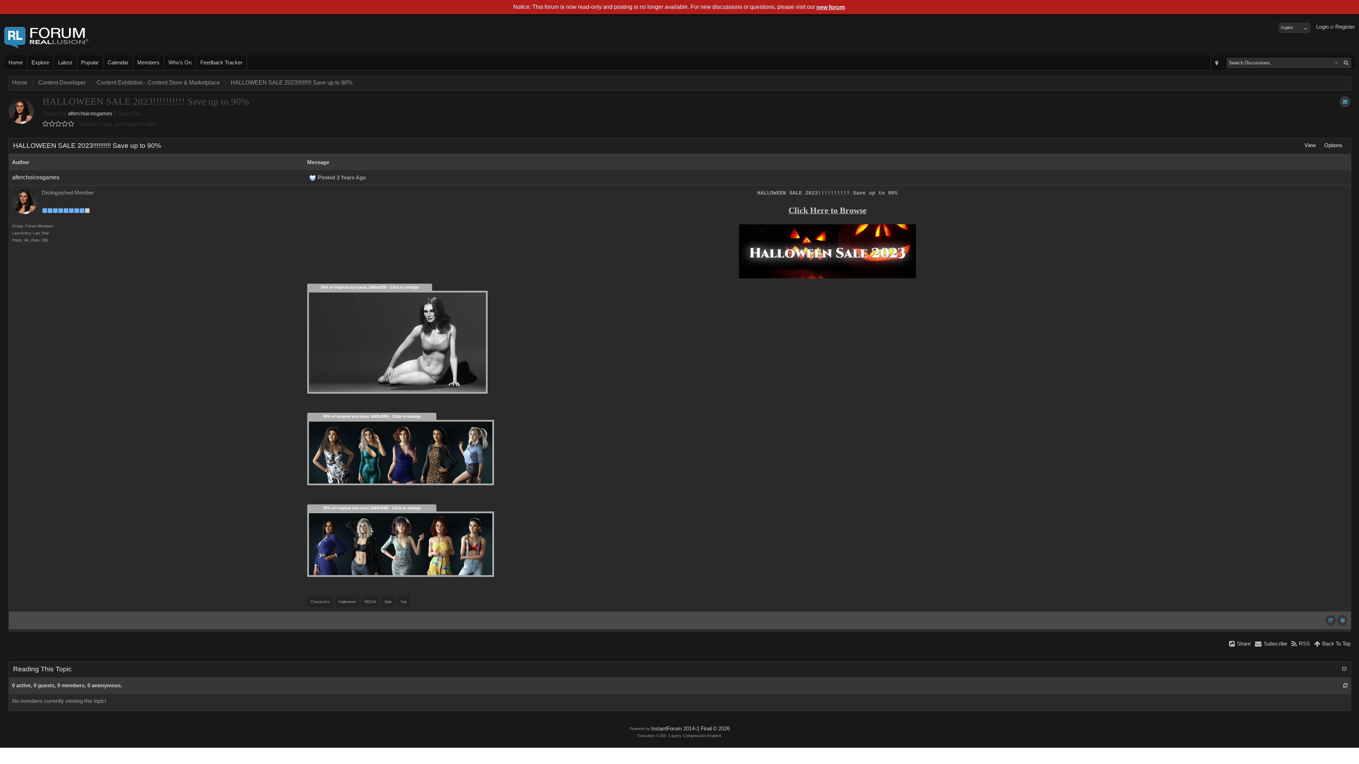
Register (1345, 27)
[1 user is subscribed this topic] (1345, 101)
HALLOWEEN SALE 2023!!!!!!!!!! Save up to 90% (291, 83)
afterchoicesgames (90, 113)
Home (15, 62)
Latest (65, 62)
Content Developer (62, 83)
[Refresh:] (1345, 685)
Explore (40, 62)
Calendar (118, 62)
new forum (830, 7)
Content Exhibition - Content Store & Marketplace (158, 83)
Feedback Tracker (221, 62)
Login (1322, 27)
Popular (90, 62)
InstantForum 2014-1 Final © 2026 (690, 728)
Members (148, 62)
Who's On (179, 62)
